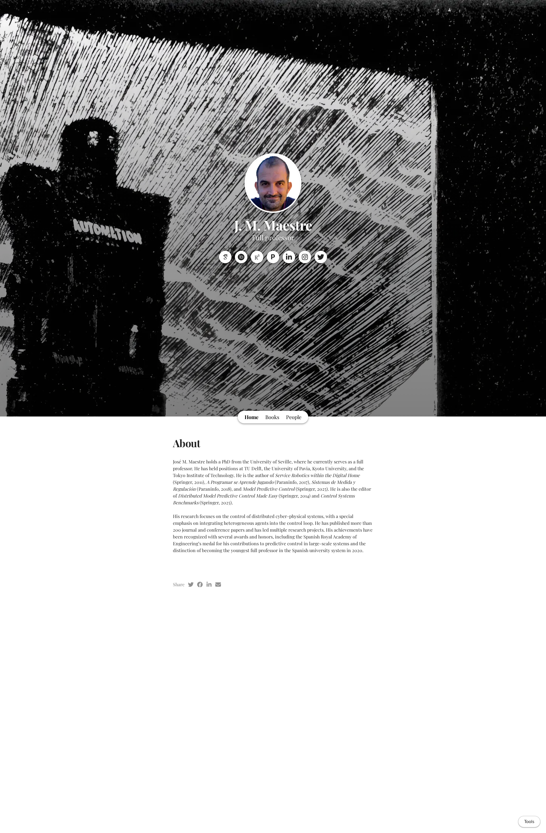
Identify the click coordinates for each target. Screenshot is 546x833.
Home (251, 417)
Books (272, 417)
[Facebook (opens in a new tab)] (200, 584)
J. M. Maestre (273, 225)
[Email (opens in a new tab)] (218, 584)
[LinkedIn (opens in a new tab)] (209, 584)
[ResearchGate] (257, 257)
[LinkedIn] (289, 257)
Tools (529, 821)
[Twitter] (321, 257)
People (293, 417)
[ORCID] (241, 257)
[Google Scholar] (225, 257)
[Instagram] (305, 257)
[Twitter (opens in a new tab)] (191, 584)
